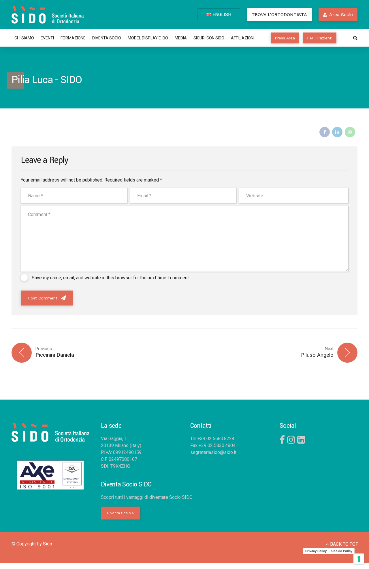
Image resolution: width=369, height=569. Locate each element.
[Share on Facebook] (324, 132)
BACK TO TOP (344, 544)
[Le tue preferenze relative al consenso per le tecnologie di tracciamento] (358, 558)
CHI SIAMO (24, 38)
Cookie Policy (341, 551)
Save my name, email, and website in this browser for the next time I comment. (111, 277)
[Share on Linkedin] (337, 132)
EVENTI (47, 38)
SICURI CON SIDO (208, 38)
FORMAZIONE (73, 38)
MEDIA (181, 38)
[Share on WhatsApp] (350, 132)
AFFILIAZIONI (242, 38)
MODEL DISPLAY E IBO (148, 38)
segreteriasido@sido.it (213, 452)
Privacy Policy (316, 551)
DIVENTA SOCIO (106, 38)
